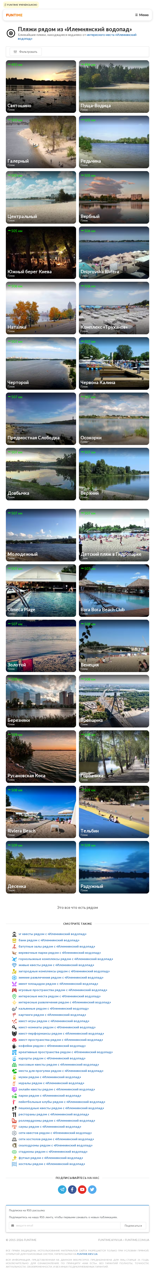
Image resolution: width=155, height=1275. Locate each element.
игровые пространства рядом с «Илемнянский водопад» (63, 990)
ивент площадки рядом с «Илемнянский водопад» (58, 983)
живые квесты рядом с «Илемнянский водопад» (56, 965)
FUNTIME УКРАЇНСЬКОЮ (21, 4)
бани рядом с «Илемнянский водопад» (49, 940)
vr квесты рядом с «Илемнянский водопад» (52, 934)
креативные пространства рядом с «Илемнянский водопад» (66, 1052)
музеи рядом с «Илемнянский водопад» (50, 1077)
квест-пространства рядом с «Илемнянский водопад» (61, 1039)
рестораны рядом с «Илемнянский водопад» (54, 1114)
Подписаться (133, 1225)
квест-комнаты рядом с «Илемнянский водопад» (57, 1027)
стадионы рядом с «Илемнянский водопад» (53, 1151)
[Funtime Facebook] (73, 1189)
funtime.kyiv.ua (110, 1240)
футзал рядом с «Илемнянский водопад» (51, 1158)
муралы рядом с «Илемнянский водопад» (51, 1083)
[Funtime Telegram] (63, 1189)
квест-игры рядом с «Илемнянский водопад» (54, 1021)
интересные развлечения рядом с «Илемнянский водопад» (65, 1002)
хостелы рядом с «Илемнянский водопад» (52, 1164)
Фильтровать (27, 51)
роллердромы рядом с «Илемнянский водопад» (57, 1120)
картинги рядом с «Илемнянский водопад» (52, 1014)
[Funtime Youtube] (83, 1189)
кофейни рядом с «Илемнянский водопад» (52, 1045)
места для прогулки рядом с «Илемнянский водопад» (61, 1070)
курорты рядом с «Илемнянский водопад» (52, 1058)
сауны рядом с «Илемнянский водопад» (50, 1126)
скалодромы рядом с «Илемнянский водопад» (55, 1145)
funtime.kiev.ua (87, 1253)
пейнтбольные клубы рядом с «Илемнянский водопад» (62, 1102)
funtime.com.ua (137, 1240)
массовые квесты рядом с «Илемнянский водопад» (59, 1064)
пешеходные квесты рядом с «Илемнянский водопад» (61, 1108)
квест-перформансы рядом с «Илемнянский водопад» (61, 1033)
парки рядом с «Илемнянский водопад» (50, 1095)
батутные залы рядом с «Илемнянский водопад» (57, 946)
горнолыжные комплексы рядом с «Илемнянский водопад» (66, 959)
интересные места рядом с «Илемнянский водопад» (60, 996)
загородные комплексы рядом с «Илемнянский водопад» (64, 971)
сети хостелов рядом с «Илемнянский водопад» (56, 1139)
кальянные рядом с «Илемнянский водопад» (54, 1008)
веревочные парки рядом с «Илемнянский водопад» (60, 952)
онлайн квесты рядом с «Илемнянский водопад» (57, 1089)
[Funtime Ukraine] (14, 15)
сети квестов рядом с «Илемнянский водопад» (55, 1133)
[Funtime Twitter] (92, 1189)
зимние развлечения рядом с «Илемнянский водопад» (61, 977)
